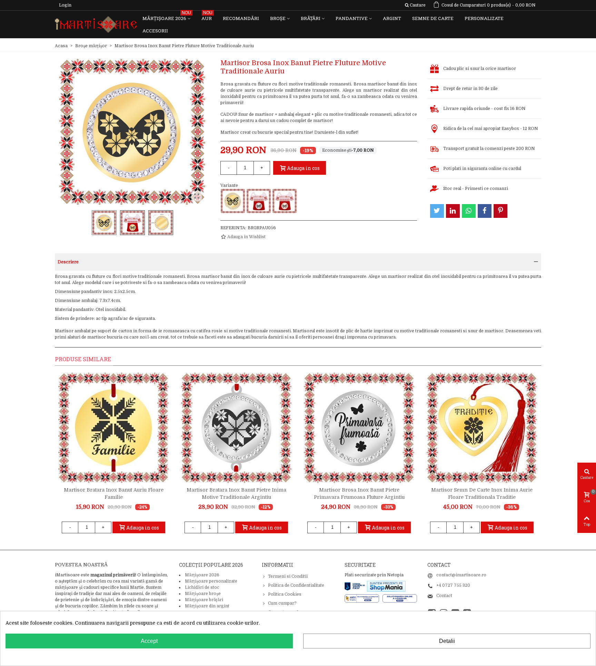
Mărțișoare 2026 (166, 16)
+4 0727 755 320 (453, 585)
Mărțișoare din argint (207, 606)
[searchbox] (415, 5)
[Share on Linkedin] (453, 211)
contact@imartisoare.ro (461, 575)
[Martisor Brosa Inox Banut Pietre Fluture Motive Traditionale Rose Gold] (284, 201)
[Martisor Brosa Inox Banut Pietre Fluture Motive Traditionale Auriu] (232, 201)
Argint (392, 18)
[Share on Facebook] (484, 211)
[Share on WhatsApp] (469, 211)
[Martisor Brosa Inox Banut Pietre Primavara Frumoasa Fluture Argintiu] (359, 428)
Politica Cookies (284, 594)
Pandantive (352, 18)
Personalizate (484, 18)
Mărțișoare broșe (203, 593)
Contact (444, 595)
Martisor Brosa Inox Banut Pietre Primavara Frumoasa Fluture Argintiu (359, 493)
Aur (206, 16)
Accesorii (155, 31)
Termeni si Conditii (288, 576)
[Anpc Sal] (364, 598)
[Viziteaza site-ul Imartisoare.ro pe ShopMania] (386, 585)
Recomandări (241, 18)
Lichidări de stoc (202, 587)
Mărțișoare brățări (204, 599)
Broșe (278, 18)
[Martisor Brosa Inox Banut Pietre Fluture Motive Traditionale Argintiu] (258, 201)
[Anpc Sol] (400, 598)
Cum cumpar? (282, 603)
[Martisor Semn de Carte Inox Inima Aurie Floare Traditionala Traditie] (482, 428)
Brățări (310, 18)
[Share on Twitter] (437, 211)
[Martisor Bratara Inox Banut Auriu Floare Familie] (113, 428)
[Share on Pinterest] (500, 211)
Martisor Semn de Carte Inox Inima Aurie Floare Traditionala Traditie (482, 493)
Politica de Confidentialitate (296, 585)
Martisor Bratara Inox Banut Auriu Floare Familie (113, 493)
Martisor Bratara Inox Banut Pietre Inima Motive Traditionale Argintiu (236, 493)
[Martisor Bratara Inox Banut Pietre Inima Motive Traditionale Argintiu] (236, 428)
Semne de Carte (433, 18)
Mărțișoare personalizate (211, 581)
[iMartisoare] (96, 24)
